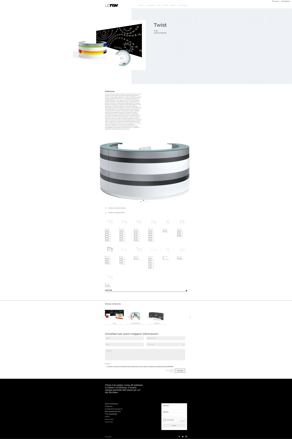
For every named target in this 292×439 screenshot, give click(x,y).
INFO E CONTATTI (183, 5)
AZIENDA (158, 5)
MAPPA (107, 416)
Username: (166, 405)
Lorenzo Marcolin (160, 33)
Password (165, 412)
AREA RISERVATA (286, 1)
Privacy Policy (109, 419)
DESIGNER (165, 5)
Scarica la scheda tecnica (117, 212)
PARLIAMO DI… (173, 5)
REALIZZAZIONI (150, 5)
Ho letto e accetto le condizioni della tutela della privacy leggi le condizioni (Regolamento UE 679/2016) (140, 366)
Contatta (180, 371)
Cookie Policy (109, 422)
